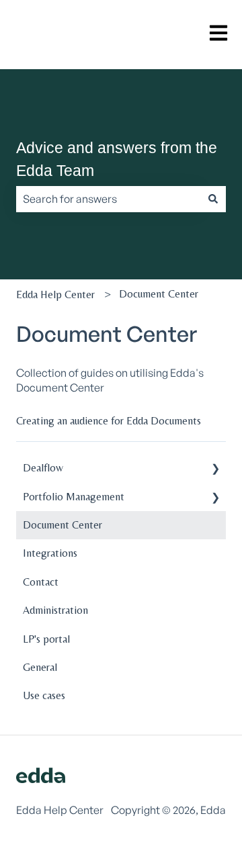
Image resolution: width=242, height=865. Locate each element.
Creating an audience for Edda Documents (108, 420)
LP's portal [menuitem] (46, 639)
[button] (215, 469)
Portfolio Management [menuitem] (73, 496)
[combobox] (108, 199)
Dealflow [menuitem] (43, 467)
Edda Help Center (55, 294)
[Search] (213, 199)
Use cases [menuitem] (44, 695)
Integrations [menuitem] (50, 553)
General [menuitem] (40, 667)
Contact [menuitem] (40, 582)
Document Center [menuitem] (62, 524)
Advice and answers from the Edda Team (116, 159)
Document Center (158, 293)
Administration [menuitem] (55, 610)
